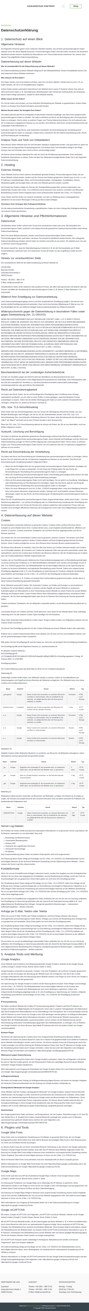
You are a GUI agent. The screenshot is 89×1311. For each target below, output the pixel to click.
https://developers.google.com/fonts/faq (63, 1164)
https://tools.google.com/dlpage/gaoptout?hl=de (55, 1051)
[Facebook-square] (85, 6)
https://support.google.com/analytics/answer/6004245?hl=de (34, 1072)
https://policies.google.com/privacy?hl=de (44, 1167)
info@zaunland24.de (43, 1292)
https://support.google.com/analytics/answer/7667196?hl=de (24, 1123)
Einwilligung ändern (8, 663)
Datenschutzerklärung (34, 1306)
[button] (63, 6)
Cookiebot (52, 669)
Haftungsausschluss (48, 1306)
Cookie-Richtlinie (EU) (63, 1306)
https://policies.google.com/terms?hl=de (16, 1262)
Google (19, 694)
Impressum (22, 1306)
